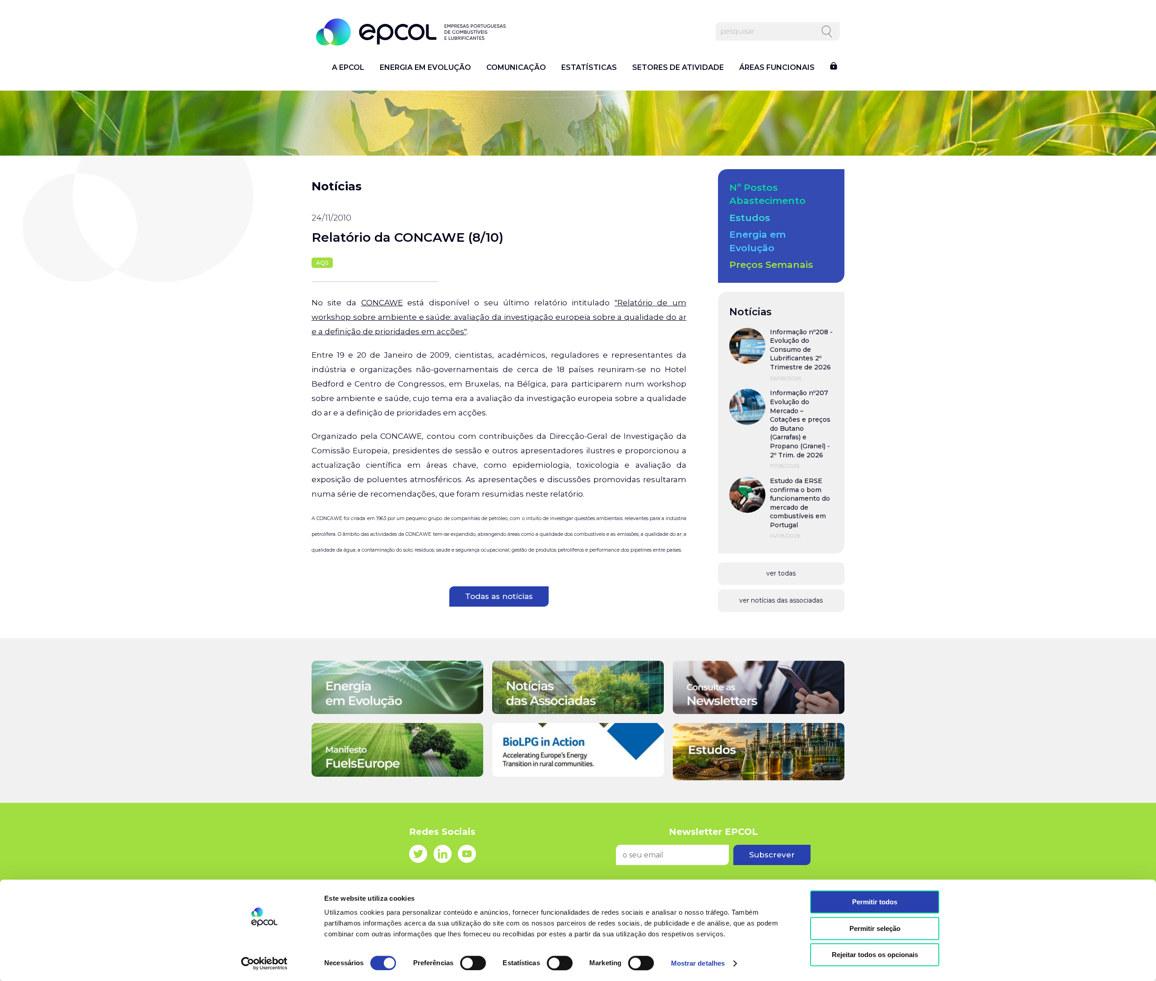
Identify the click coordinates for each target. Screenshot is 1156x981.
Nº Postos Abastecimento (767, 194)
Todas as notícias (499, 596)
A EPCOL (348, 67)
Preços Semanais (771, 264)
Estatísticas (589, 67)
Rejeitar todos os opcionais (875, 954)
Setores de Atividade (678, 67)
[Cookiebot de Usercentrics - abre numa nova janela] (264, 963)
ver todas (781, 573)
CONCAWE (382, 302)
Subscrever (772, 854)
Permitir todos (874, 902)
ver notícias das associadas (781, 600)
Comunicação (516, 67)
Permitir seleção (874, 928)
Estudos (749, 217)
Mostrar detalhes (698, 963)
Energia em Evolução (425, 67)
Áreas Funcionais (777, 67)
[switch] (473, 963)
